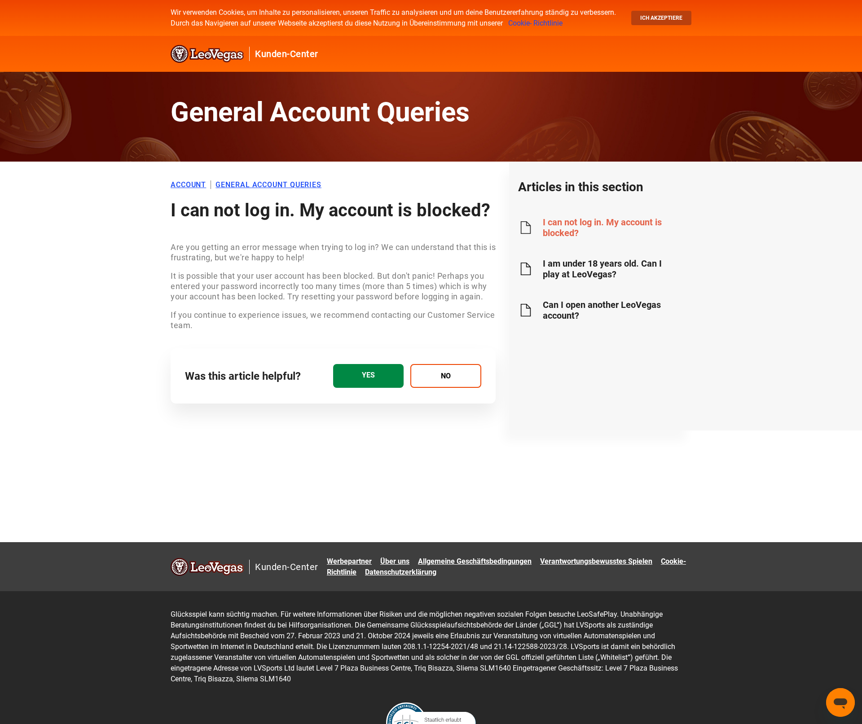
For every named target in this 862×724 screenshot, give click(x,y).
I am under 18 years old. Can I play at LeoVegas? (602, 269)
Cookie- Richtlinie (535, 23)
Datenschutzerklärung (400, 572)
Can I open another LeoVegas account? (602, 310)
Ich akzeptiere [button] (661, 18)
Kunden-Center (286, 53)
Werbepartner (349, 561)
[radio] (368, 376)
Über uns (394, 561)
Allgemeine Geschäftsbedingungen (475, 561)
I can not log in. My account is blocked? (602, 227)
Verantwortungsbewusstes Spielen (596, 561)
